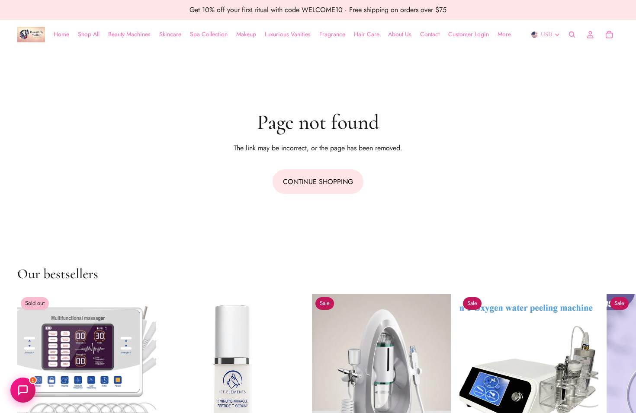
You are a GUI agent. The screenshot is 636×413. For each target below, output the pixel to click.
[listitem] (504, 34)
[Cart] (609, 34)
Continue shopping (318, 182)
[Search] (571, 34)
